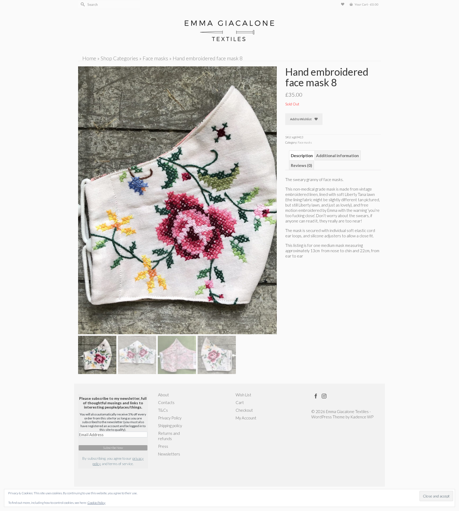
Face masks (305, 142)
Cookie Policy (96, 503)
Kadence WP (361, 416)
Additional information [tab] (337, 155)
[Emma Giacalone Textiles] (229, 31)
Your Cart (366, 4)
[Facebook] (316, 396)
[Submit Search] (82, 4)
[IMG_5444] (177, 199)
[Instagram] (324, 396)
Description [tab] (302, 155)
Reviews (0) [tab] (301, 165)
